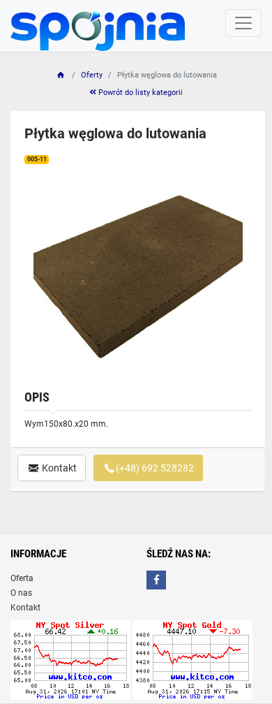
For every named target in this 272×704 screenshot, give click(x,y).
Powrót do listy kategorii (139, 92)
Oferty (92, 75)
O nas (21, 593)
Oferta (21, 578)
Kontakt (58, 468)
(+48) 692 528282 (155, 468)
